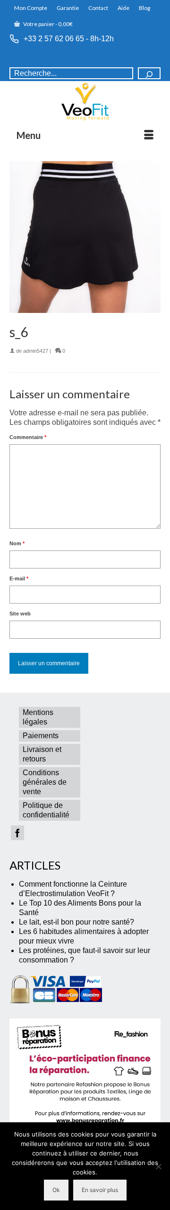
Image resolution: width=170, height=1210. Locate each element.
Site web (20, 613)
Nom (17, 543)
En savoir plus (100, 1189)
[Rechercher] (149, 73)
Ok (56, 1189)
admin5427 (35, 351)
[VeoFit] (85, 101)
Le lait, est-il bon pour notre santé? (76, 922)
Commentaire (27, 437)
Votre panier (47, 24)
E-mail (18, 578)
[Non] (158, 1166)
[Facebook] (17, 832)
